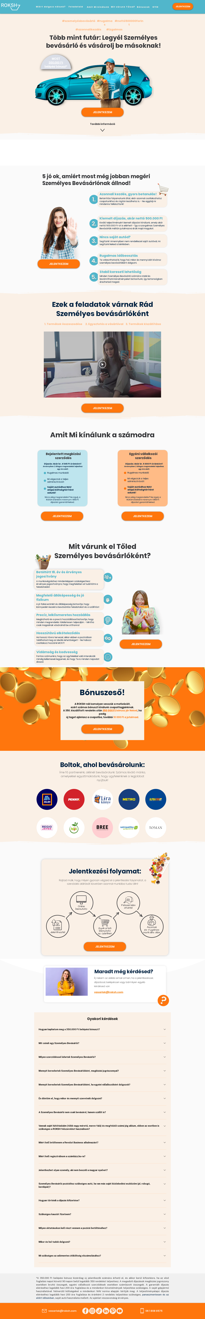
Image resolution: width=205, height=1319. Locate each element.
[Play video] (102, 364)
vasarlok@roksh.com (108, 992)
